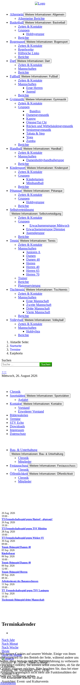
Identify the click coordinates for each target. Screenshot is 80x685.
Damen (31, 256)
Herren (30, 263)
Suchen (6, 360)
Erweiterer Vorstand (31, 411)
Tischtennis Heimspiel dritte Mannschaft (23, 599)
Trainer (22, 278)
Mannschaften (27, 68)
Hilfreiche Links (28, 53)
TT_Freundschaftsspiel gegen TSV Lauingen (25, 590)
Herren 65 (32, 270)
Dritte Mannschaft (38, 308)
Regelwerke (26, 49)
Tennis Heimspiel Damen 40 (16, 547)
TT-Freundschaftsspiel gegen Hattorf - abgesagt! (27, 519)
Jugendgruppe (35, 233)
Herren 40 (32, 267)
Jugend (30, 91)
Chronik (15, 391)
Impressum (17, 430)
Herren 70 (32, 274)
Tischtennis (17, 289)
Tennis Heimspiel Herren (14, 571)
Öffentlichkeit (19, 473)
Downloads (17, 426)
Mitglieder (24, 461)
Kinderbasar (8, 553)
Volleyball (16, 320)
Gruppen (24, 30)
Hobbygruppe (35, 34)
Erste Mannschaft (37, 301)
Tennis (14, 240)
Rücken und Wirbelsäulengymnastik (49, 126)
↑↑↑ (4, 372)
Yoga (29, 137)
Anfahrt (23, 399)
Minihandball (34, 183)
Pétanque (16, 190)
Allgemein (16, 14)
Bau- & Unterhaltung (23, 450)
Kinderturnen (34, 179)
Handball (16, 148)
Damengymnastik (37, 115)
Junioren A (33, 252)
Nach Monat (10, 643)
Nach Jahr (8, 640)
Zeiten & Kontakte (30, 26)
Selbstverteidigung (22, 209)
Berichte (23, 37)
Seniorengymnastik (38, 129)
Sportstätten (17, 395)
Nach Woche (10, 647)
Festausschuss (19, 465)
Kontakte (16, 403)
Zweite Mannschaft (38, 304)
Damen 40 (33, 259)
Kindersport (17, 167)
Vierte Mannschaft (38, 312)
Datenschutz (18, 433)
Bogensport (17, 41)
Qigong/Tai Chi (36, 122)
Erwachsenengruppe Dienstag (45, 229)
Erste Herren (34, 88)
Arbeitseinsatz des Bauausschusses (20, 581)
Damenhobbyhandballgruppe (45, 160)
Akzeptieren (8, 683)
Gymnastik (17, 99)
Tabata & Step (35, 133)
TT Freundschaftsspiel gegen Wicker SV (23, 537)
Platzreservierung (29, 285)
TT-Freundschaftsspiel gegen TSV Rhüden (24, 528)
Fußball (15, 76)
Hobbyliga (33, 331)
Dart (13, 61)
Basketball (16, 22)
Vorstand (24, 407)
